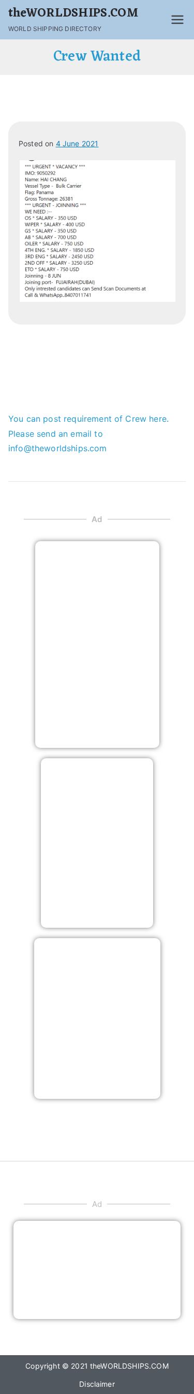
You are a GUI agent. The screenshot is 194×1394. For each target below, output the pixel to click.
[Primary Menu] (177, 19)
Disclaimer (97, 1384)
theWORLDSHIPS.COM (73, 13)
